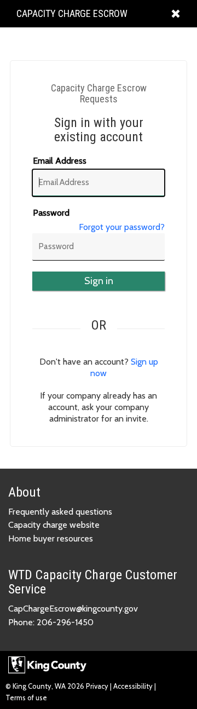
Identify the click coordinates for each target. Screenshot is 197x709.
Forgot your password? (122, 227)
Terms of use (26, 697)
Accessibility (133, 686)
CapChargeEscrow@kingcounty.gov (73, 608)
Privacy (98, 686)
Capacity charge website (54, 525)
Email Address (59, 160)
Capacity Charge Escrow (72, 17)
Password (51, 212)
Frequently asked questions (60, 511)
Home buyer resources (50, 538)
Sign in (98, 281)
